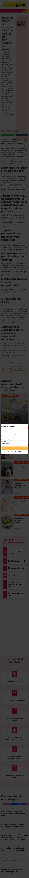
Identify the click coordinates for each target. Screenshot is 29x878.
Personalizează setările (14, 451)
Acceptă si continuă (14, 448)
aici (9, 443)
